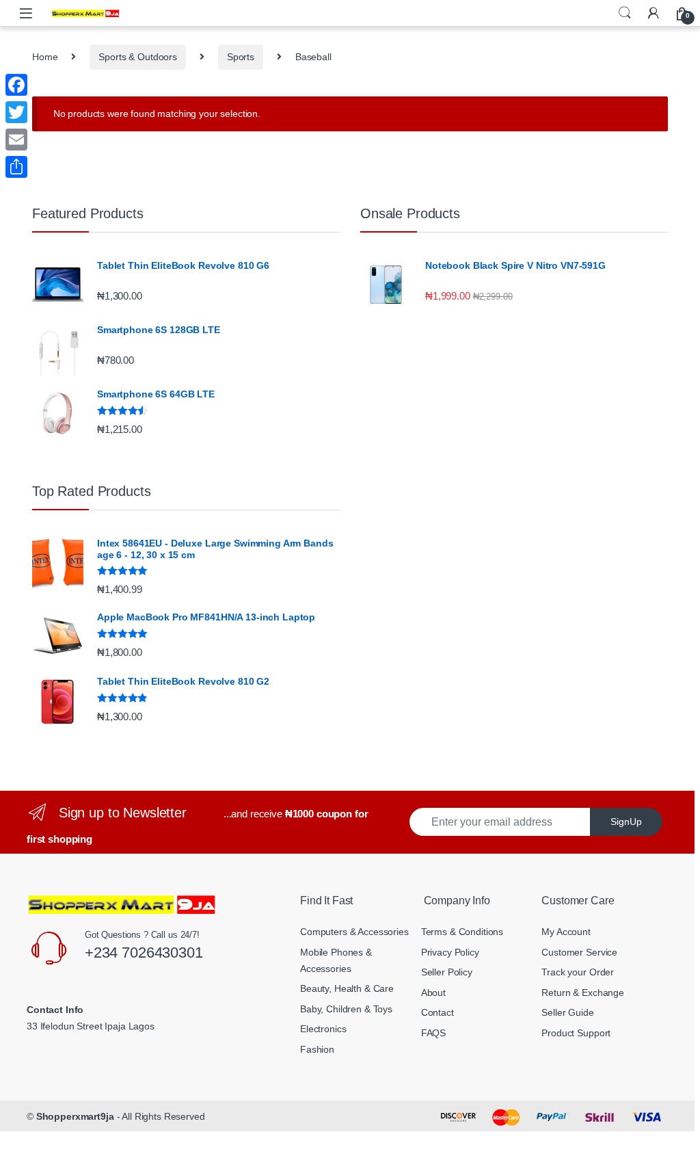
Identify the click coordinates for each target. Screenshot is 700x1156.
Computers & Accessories (354, 931)
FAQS (433, 1032)
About (433, 992)
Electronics (323, 1028)
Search (624, 13)
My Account (566, 931)
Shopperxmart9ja (75, 1116)
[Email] (16, 139)
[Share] (16, 167)
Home (44, 56)
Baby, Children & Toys (346, 1008)
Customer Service (579, 952)
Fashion (317, 1049)
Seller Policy (446, 972)
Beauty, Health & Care (347, 988)
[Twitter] (16, 112)
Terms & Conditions (462, 931)
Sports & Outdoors (137, 56)
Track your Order (577, 972)
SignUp (626, 821)
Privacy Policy (450, 952)
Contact (437, 1012)
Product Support (575, 1032)
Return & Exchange (582, 992)
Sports (240, 56)
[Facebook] (16, 84)
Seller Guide (567, 1012)
